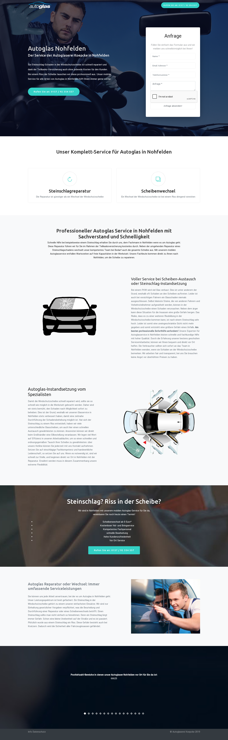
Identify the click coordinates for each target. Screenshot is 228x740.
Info (30, 731)
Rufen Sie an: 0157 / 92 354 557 (180, 5)
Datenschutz (39, 731)
